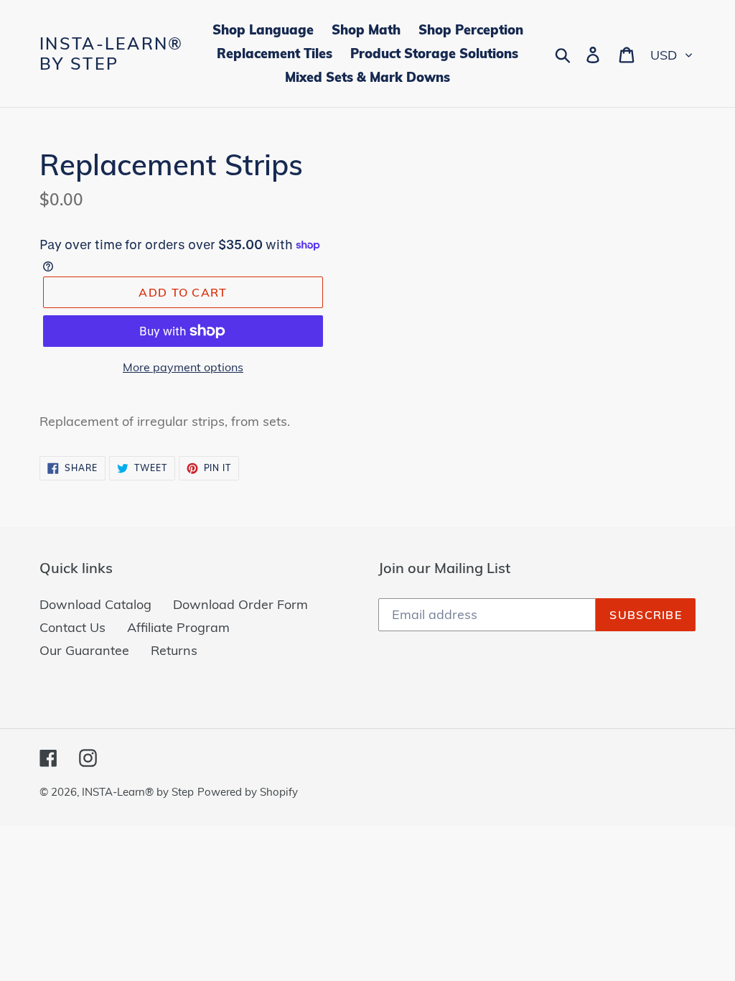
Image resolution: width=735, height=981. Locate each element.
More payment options (183, 367)
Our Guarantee (84, 650)
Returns (174, 650)
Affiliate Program (178, 627)
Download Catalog (95, 604)
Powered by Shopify (247, 792)
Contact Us (72, 627)
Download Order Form (240, 604)
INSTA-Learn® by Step (111, 53)
